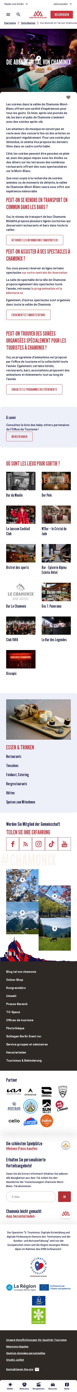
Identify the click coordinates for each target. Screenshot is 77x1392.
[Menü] (8, 14)
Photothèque (15, 1028)
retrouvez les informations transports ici (34, 240)
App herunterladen (20, 1216)
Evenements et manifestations (28, 315)
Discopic (11, 673)
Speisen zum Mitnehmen (20, 802)
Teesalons (12, 765)
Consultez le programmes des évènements (34, 389)
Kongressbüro (16, 988)
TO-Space (13, 1012)
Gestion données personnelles (25, 1353)
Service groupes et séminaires (27, 1044)
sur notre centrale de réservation (44, 272)
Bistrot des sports (17, 567)
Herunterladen (16, 1052)
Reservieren (62, 14)
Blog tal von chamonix (21, 971)
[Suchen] (18, 14)
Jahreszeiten (60, 4)
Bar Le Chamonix (16, 606)
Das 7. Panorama (51, 606)
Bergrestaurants (16, 783)
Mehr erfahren (19, 437)
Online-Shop (14, 979)
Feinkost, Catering (17, 774)
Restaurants (13, 756)
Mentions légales (17, 1346)
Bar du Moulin (14, 495)
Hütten (10, 792)
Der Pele (47, 495)
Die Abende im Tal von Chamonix (58, 23)
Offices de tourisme (19, 1020)
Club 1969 (12, 639)
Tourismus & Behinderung (24, 1060)
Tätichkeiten (28, 23)
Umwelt (11, 996)
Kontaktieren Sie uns (19, 1369)
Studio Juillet (15, 1359)
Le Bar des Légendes (54, 639)
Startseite (10, 23)
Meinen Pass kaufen (21, 1148)
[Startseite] (38, 14)
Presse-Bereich (17, 1004)
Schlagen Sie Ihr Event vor (23, 1036)
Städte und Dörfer (14, 4)
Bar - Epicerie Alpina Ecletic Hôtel (54, 570)
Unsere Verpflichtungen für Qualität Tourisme (36, 1339)
